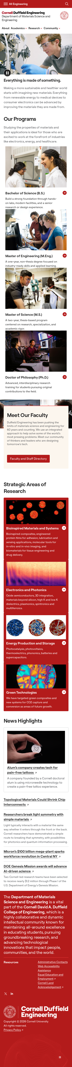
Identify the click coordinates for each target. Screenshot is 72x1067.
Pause (7, 73)
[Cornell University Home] (10, 1012)
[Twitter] (6, 994)
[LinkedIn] (12, 994)
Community (52, 28)
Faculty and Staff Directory (28, 459)
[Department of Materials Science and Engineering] (43, 1012)
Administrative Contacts (53, 962)
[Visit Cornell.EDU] (64, 19)
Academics (19, 28)
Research (35, 28)
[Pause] (60, 1057)
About (5, 28)
